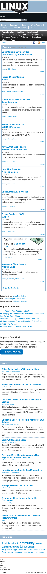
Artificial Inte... (5, 460)
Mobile (32, 546)
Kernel (9, 206)
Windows (17, 371)
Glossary (5, 572)
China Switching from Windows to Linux (20, 369)
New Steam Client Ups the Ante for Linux (14, 265)
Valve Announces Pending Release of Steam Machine (14, 148)
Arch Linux (4, 442)
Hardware (13, 546)
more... (42, 71)
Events (5, 546)
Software (24, 37)
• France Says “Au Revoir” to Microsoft (16, 326)
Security (15, 460)
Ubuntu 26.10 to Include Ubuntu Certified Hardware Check (21, 516)
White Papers (36, 25)
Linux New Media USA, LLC (38, 572)
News (3, 25)
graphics (9, 116)
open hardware (5, 387)
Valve (13, 40)
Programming (9, 549)
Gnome (15, 139)
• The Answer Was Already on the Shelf (16, 311)
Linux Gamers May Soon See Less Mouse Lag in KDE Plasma (17, 53)
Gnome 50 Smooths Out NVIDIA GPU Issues (13, 125)
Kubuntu (7, 404)
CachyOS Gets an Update (14, 439)
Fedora (3, 91)
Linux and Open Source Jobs (14, 298)
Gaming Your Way (15, 245)
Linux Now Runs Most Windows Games (12, 170)
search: (2, 17)
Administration (5, 424)
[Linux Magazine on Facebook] (34, 42)
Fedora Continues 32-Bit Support (13, 215)
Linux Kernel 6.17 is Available (16, 191)
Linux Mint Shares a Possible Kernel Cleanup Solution (23, 420)
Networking (36, 37)
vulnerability (17, 488)
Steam (4, 40)
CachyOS (10, 442)
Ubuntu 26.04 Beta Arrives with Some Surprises (16, 100)
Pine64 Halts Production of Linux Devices (21, 384)
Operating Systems (10, 37)
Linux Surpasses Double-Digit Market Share (22, 470)
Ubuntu (15, 116)
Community (25, 542)
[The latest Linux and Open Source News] (38, 42)
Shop (33, 28)
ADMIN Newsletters (20, 301)
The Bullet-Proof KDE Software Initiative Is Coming (21, 400)
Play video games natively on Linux (15, 240)
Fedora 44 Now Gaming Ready (13, 78)
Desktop (4, 139)
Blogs (24, 25)
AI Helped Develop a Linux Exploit (18, 485)
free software (27, 552)
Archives (4, 28)
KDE (8, 69)
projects (12, 404)
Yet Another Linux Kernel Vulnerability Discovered (19, 499)
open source (10, 279)
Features (13, 25)
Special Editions (19, 28)
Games (4, 69)
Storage (12, 387)
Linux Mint (16, 424)
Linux (8, 161)
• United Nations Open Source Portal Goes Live (19, 318)
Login (43, 42)
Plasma (13, 69)
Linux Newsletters (19, 296)
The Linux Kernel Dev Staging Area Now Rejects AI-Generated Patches (20, 456)
